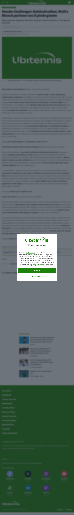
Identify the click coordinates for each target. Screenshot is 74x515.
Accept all (37, 270)
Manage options (37, 276)
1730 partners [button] (30, 253)
